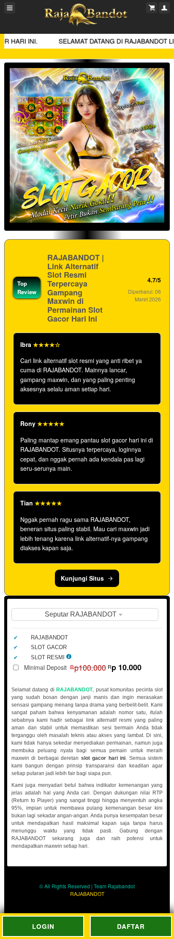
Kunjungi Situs (82, 578)
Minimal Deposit (82, 667)
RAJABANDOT (74, 690)
